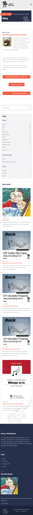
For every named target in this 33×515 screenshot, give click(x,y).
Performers (16, 139)
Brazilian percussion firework (15, 34)
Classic (16, 124)
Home (4, 14)
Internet (16, 170)
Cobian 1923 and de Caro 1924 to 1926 (12, 263)
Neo (16, 129)
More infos (5, 503)
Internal (16, 173)
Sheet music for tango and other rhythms (12, 404)
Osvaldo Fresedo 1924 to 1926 (10, 306)
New (16, 127)
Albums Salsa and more (16, 161)
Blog (9, 14)
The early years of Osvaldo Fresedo (11, 349)
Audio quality (16, 134)
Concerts (16, 150)
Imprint (17, 511)
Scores (16, 147)
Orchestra (16, 132)
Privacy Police (24, 511)
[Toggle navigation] (31, 4)
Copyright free (16, 144)
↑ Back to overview (16, 84)
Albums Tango (16, 142)
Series (16, 137)
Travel (16, 176)
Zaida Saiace (5, 220)
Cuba (16, 159)
